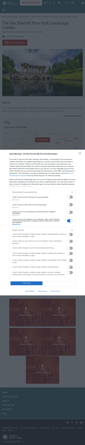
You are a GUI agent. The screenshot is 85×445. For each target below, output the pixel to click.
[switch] (70, 197)
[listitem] (42, 192)
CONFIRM (26, 283)
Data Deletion (30, 291)
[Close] (81, 154)
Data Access (42, 291)
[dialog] (42, 222)
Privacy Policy (55, 291)
